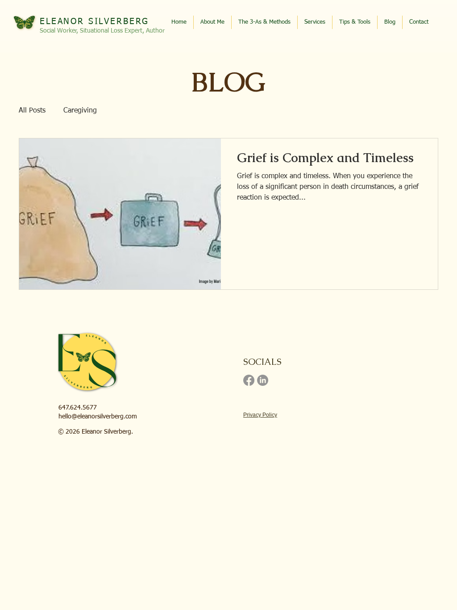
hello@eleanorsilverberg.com (97, 417)
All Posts (32, 110)
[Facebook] (248, 380)
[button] (354, 22)
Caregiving (80, 110)
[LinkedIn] (262, 380)
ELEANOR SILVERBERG (94, 21)
